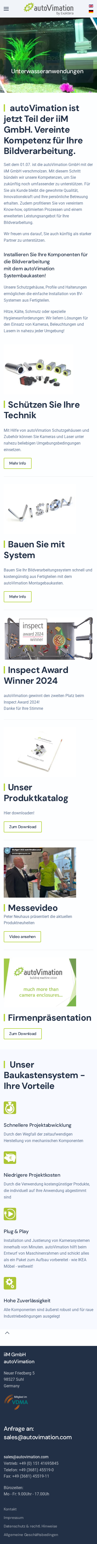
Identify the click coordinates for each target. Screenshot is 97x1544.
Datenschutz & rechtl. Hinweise (30, 1526)
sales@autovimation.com (38, 1437)
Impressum (13, 1517)
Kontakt (10, 1509)
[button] (6, 9)
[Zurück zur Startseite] (48, 9)
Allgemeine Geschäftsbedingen (31, 1534)
